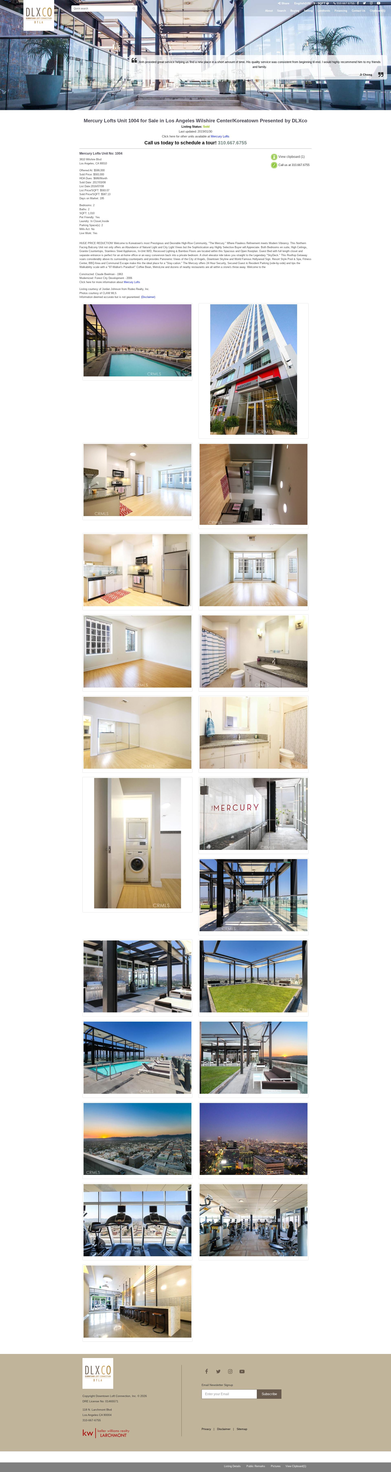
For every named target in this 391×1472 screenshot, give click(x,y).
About (269, 10)
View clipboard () (291, 157)
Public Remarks (255, 1466)
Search (281, 10)
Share (285, 3)
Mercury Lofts (220, 136)
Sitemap (242, 1429)
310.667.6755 (345, 3)
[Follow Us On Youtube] (378, 3)
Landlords (323, 10)
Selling (308, 10)
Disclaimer (224, 1429)
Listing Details (232, 1466)
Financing (341, 10)
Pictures (276, 1466)
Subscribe (269, 1394)
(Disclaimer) (148, 297)
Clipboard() (377, 10)
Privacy (206, 1429)
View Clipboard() (296, 1466)
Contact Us (358, 10)
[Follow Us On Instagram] (371, 3)
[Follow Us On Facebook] (358, 3)
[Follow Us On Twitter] (364, 3)
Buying (294, 10)
